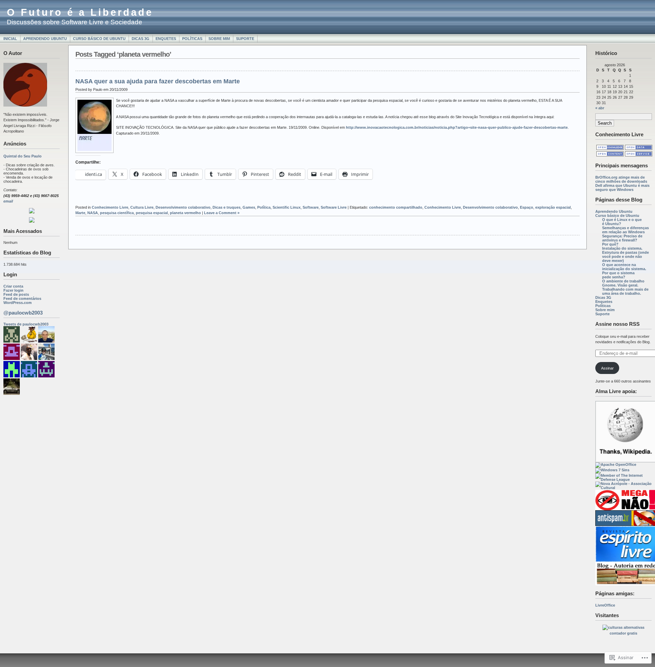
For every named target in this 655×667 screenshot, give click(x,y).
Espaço (526, 207)
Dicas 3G (140, 39)
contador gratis (623, 633)
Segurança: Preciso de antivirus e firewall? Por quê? (622, 240)
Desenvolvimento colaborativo (183, 207)
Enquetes (166, 39)
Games (249, 207)
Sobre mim (219, 39)
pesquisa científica (117, 213)
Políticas (192, 39)
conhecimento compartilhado (395, 207)
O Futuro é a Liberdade (80, 12)
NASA (92, 213)
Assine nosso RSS (617, 324)
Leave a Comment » (221, 213)
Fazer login (13, 290)
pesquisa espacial (152, 213)
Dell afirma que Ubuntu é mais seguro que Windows (622, 187)
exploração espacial (553, 207)
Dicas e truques (227, 207)
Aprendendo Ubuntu (45, 39)
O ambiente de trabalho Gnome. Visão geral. (623, 283)
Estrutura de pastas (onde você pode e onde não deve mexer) (625, 256)
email (8, 201)
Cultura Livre (142, 207)
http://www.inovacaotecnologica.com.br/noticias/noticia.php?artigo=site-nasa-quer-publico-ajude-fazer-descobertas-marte (457, 127)
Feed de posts (16, 294)
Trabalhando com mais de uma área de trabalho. (625, 291)
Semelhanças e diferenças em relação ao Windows (625, 230)
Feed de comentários (22, 298)
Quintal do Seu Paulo (22, 156)
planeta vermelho (185, 213)
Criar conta (13, 286)
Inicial (10, 39)
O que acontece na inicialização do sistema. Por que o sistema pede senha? (624, 271)
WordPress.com (17, 303)
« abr (599, 108)
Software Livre (334, 207)
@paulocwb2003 (23, 313)
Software (311, 207)
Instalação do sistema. (622, 248)
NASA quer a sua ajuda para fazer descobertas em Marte (157, 81)
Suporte (245, 39)
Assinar (607, 368)
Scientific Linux (287, 207)
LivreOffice (605, 605)
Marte (80, 213)
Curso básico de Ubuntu (99, 39)
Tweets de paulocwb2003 (25, 324)
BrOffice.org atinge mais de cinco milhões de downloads (621, 179)
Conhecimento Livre (110, 207)
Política (264, 207)
